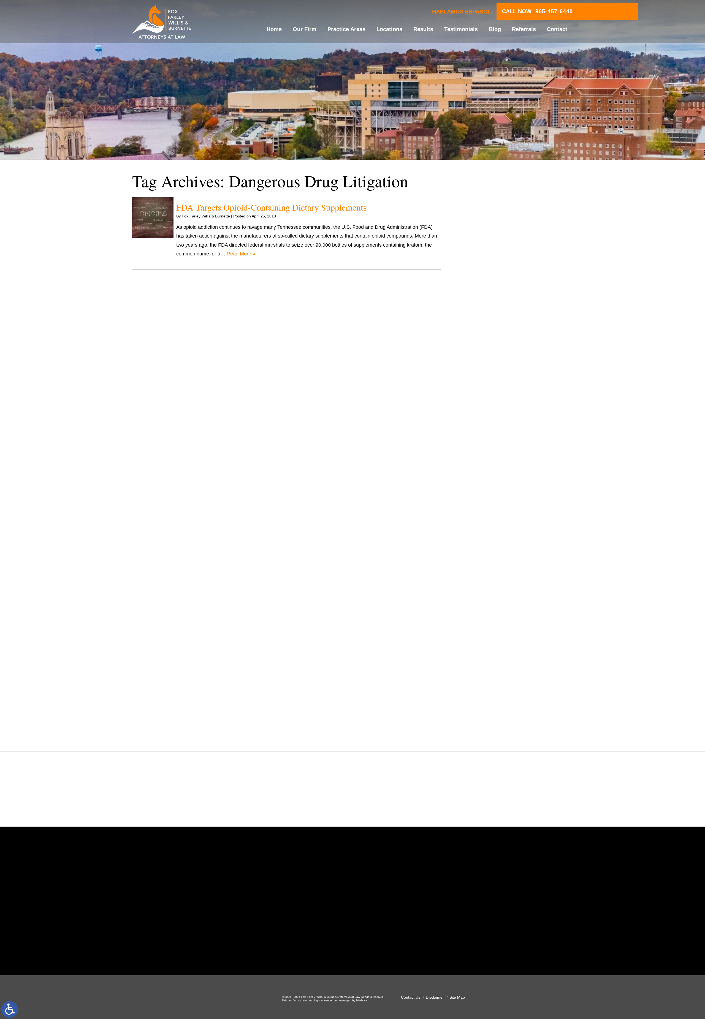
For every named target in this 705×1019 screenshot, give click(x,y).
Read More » (241, 254)
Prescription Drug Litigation (498, 623)
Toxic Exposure (485, 686)
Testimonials (461, 29)
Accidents (479, 302)
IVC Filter (478, 507)
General (477, 481)
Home (274, 29)
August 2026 (482, 219)
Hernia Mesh (482, 489)
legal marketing (323, 1000)
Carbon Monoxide (487, 364)
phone (233, 951)
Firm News (480, 472)
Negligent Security (488, 552)
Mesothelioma (483, 525)
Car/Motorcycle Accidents (496, 356)
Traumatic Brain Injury (492, 695)
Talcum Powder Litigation (495, 677)
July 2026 (478, 228)
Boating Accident (486, 329)
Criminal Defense (487, 374)
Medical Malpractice (490, 516)
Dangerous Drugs (487, 382)
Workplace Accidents (491, 721)
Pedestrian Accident (490, 579)
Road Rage (480, 641)
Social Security (484, 659)
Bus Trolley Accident (490, 338)
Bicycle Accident (486, 320)
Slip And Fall (482, 650)
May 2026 (479, 246)
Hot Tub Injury (483, 498)
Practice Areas (346, 29)
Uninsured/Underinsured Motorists (505, 712)
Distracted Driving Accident (497, 400)
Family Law (480, 454)
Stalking (477, 668)
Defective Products (489, 391)
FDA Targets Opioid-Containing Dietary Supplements (271, 207)
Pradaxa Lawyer (486, 605)
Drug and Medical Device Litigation (506, 427)
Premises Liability (487, 614)
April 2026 (479, 255)
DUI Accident (482, 436)
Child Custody (483, 463)
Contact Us (410, 997)
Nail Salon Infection (489, 543)
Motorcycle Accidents (491, 534)
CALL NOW (537, 11)
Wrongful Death (485, 730)
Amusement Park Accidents (498, 311)
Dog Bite (477, 418)
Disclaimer (435, 997)
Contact (557, 29)
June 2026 (479, 237)
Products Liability (487, 632)
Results (423, 29)
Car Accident (482, 347)
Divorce (476, 409)
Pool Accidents (484, 597)
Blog (495, 29)
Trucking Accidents (488, 703)
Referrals (524, 29)
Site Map (457, 997)
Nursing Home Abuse (491, 561)
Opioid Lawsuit (484, 570)
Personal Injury (484, 587)
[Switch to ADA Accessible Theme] (9, 1009)
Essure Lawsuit (485, 445)
